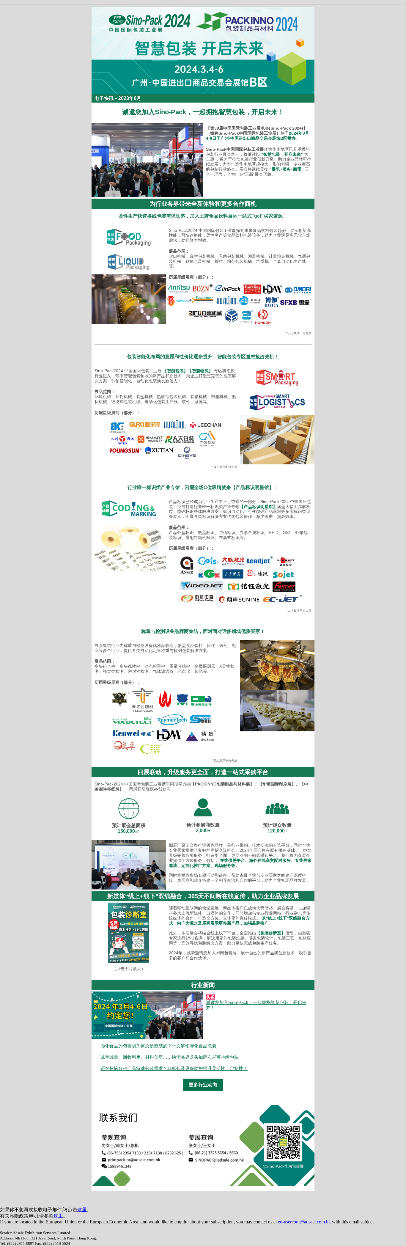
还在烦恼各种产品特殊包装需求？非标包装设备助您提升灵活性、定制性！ (174, 1068)
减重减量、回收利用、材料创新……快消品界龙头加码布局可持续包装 (169, 1057)
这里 (82, 1209)
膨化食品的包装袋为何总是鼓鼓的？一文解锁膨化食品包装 (158, 1045)
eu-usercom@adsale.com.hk (304, 1221)
